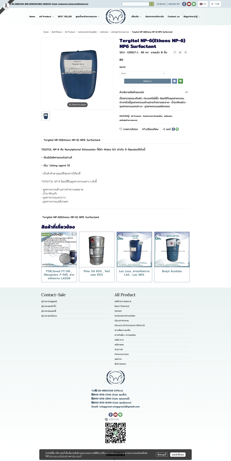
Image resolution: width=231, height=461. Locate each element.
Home (46, 31)
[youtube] (189, 4)
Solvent (118, 311)
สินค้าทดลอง (120, 364)
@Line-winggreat (49, 301)
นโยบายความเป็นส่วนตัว (58, 456)
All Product (70, 31)
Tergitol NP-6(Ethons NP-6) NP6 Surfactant (70, 217)
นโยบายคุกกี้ (77, 456)
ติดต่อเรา (147, 81)
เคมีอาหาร (119, 340)
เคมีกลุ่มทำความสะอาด (120, 31)
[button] (138, 4)
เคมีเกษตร (104, 31)
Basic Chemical (122, 306)
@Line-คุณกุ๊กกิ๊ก (48, 306)
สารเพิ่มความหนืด (122, 330)
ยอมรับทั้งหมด (178, 454)
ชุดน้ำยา (118, 359)
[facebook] (184, 4)
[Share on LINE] (177, 129)
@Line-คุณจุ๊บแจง (49, 316)
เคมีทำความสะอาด (123, 301)
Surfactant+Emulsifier (87, 31)
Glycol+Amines (122, 320)
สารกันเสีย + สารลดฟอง (125, 335)
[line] (194, 4)
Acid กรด (119, 349)
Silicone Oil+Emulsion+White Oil (130, 325)
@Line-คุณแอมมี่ (48, 311)
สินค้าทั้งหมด (57, 31)
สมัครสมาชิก (174, 3)
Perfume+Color (122, 354)
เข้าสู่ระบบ (161, 3)
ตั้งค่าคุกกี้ (162, 454)
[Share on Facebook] (173, 129)
